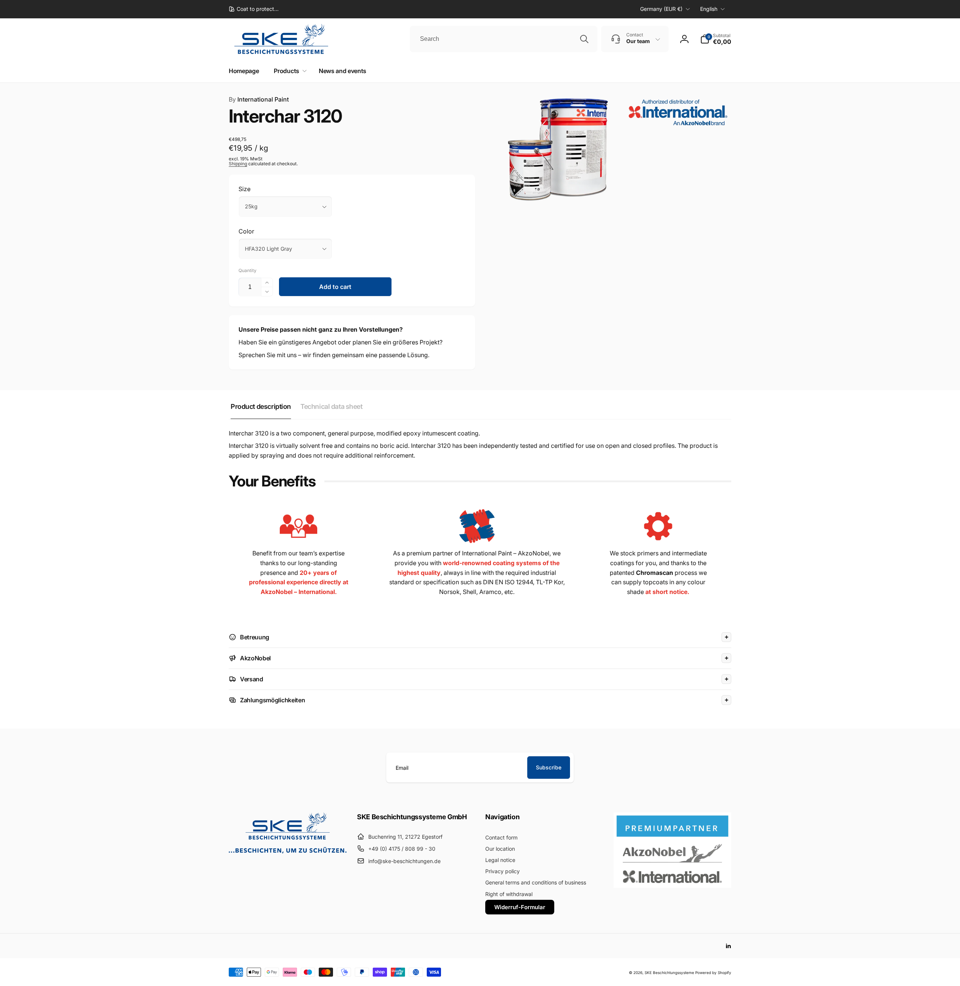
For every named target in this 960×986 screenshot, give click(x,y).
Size (244, 189)
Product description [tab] (261, 406)
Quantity (247, 270)
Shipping (238, 163)
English (708, 9)
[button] (715, 39)
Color (246, 231)
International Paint (259, 99)
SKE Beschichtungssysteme (669, 972)
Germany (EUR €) (661, 9)
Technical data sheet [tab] (331, 406)
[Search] (584, 38)
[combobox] (503, 39)
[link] (254, 9)
